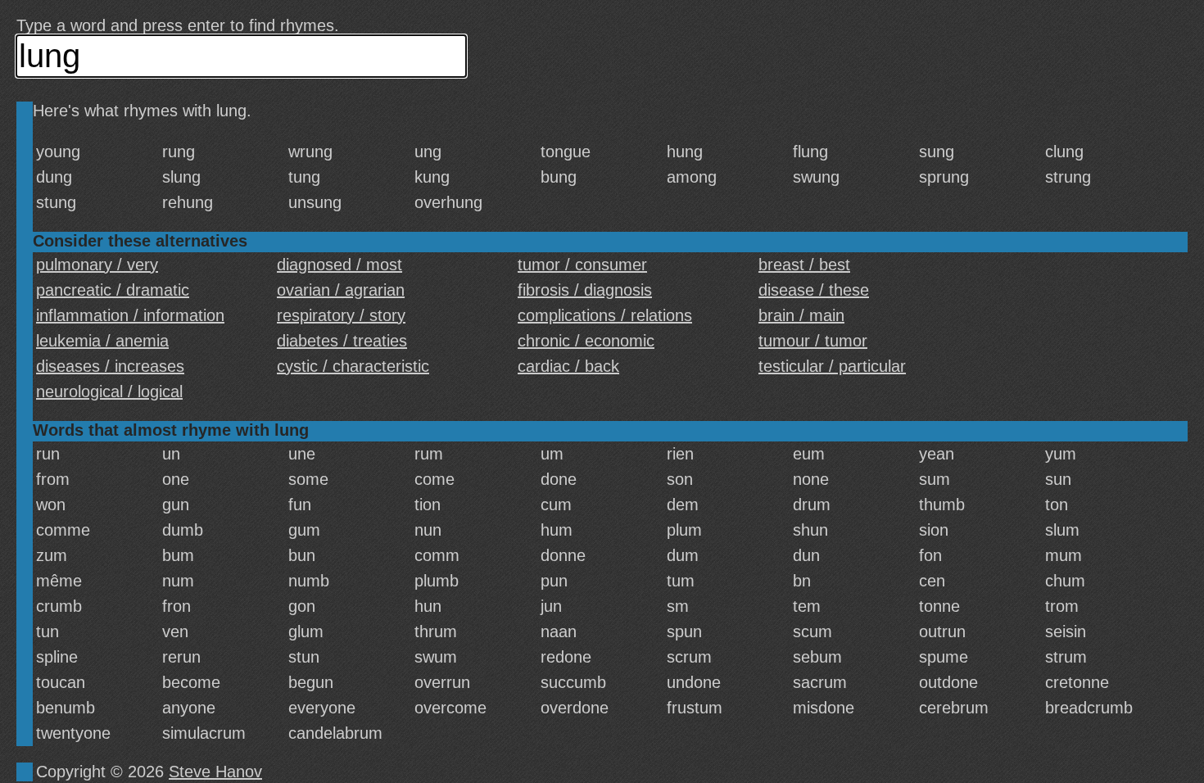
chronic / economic (586, 341)
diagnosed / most (339, 265)
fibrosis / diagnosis (585, 290)
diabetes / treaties (342, 341)
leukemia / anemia (102, 341)
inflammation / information (130, 315)
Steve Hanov (215, 772)
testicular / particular (832, 366)
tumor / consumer (582, 265)
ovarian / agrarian (341, 290)
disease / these (813, 290)
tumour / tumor (812, 341)
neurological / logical (109, 391)
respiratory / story (341, 315)
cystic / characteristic (353, 366)
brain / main (801, 315)
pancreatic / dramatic (112, 290)
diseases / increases (110, 366)
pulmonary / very (97, 265)
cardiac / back (568, 366)
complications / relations (605, 315)
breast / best (804, 265)
